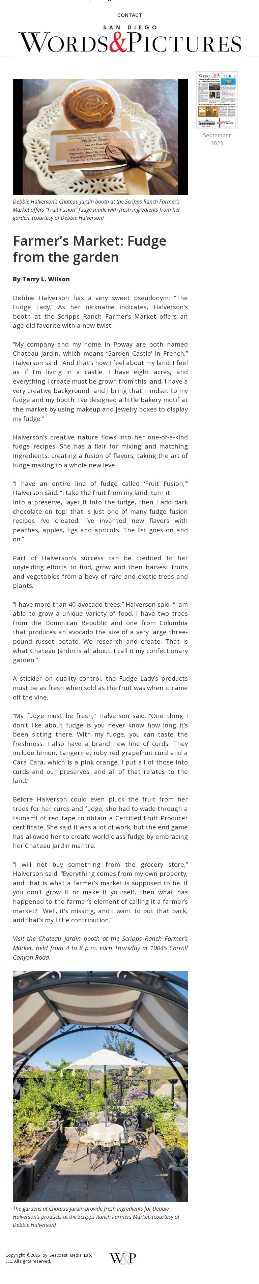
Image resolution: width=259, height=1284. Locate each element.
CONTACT (129, 14)
